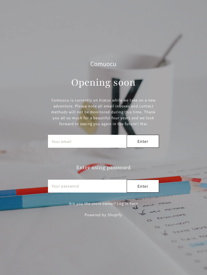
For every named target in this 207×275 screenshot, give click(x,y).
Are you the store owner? (103, 203)
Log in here (127, 203)
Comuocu (103, 64)
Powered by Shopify (103, 214)
